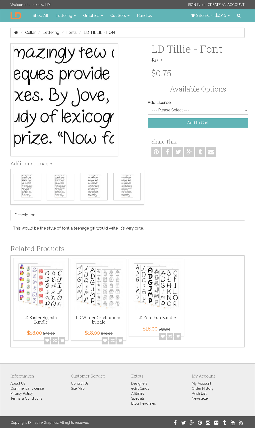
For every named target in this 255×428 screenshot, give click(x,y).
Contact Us (80, 383)
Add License (159, 102)
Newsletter (200, 398)
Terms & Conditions (26, 398)
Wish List (199, 393)
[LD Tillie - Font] (64, 99)
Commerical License (27, 388)
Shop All (40, 15)
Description (24, 215)
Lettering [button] (64, 15)
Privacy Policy (21, 393)
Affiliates (137, 393)
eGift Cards (140, 388)
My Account (201, 383)
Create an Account (226, 5)
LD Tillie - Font (101, 32)
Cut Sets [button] (118, 15)
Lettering (51, 32)
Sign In (194, 5)
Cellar (30, 32)
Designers (139, 383)
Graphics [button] (91, 15)
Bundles (144, 15)
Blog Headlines (143, 403)
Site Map (78, 388)
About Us (17, 383)
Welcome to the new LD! (30, 5)
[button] (210, 15)
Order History (203, 388)
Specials (138, 398)
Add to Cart (198, 122)
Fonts (71, 32)
